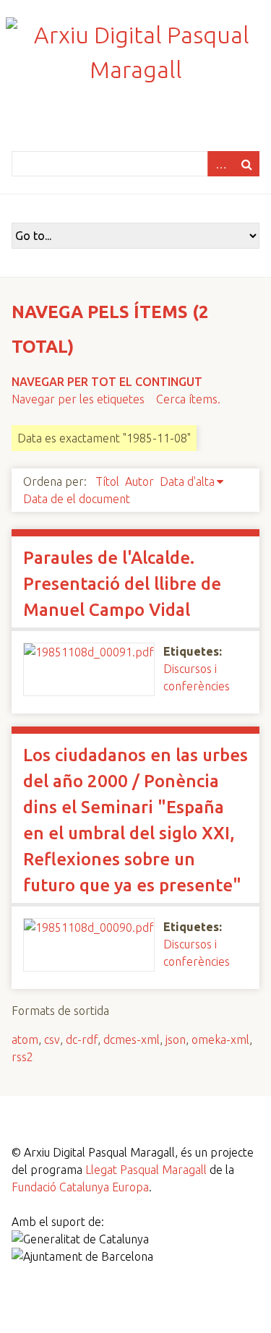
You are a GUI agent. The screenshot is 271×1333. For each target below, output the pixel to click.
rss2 (22, 1056)
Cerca (246, 163)
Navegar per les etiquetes (78, 399)
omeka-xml (220, 1039)
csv (52, 1039)
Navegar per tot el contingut (107, 381)
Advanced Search (220, 163)
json (175, 1039)
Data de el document (76, 498)
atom (25, 1039)
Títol (107, 481)
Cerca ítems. (188, 399)
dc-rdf (82, 1039)
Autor (139, 481)
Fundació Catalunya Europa (80, 1186)
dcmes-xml (131, 1039)
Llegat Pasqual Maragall (146, 1169)
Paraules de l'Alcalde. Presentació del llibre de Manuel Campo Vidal (122, 584)
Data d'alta (187, 481)
